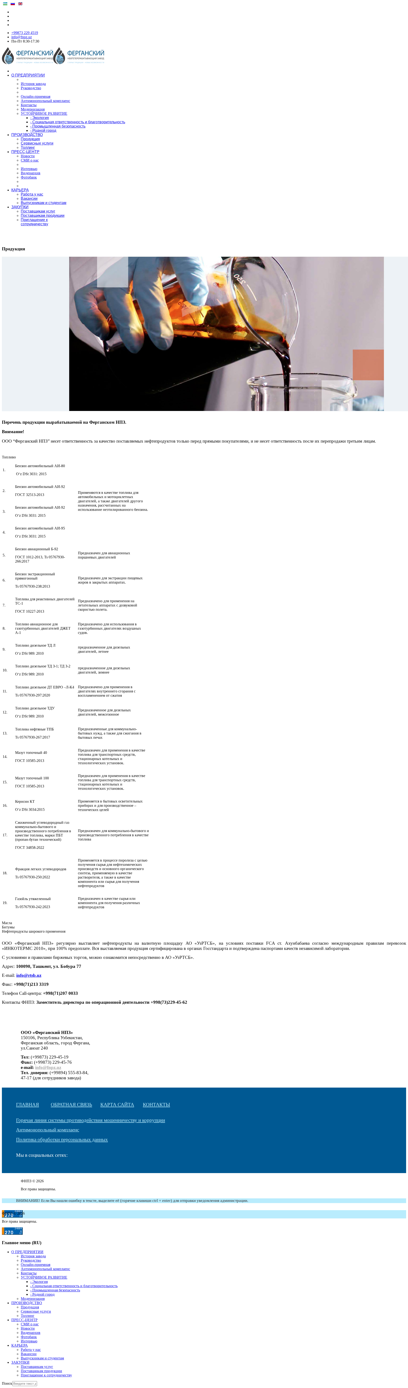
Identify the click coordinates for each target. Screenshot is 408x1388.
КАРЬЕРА (20, 190)
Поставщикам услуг (38, 211)
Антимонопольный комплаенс (45, 101)
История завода (33, 84)
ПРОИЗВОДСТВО (27, 135)
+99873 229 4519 (24, 33)
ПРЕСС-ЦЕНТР (25, 152)
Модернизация (33, 109)
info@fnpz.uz (21, 37)
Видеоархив (30, 173)
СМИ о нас (30, 160)
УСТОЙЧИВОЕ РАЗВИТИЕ (44, 113)
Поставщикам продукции (42, 216)
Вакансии (29, 198)
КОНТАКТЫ (156, 1104)
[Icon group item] (18, 1168)
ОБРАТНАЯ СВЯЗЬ (71, 1104)
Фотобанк (29, 177)
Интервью (29, 169)
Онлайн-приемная (35, 96)
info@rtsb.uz (28, 975)
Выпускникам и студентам (43, 203)
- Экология (39, 118)
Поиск (7, 1383)
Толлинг (28, 147)
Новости (28, 156)
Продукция (30, 139)
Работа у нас (32, 194)
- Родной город (43, 130)
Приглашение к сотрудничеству (34, 222)
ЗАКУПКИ (20, 207)
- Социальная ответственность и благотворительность (77, 122)
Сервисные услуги (37, 143)
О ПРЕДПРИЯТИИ (28, 75)
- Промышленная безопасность (57, 126)
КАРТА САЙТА (117, 1104)
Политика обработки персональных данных (62, 1139)
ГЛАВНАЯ (27, 1104)
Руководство (31, 88)
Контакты (29, 105)
